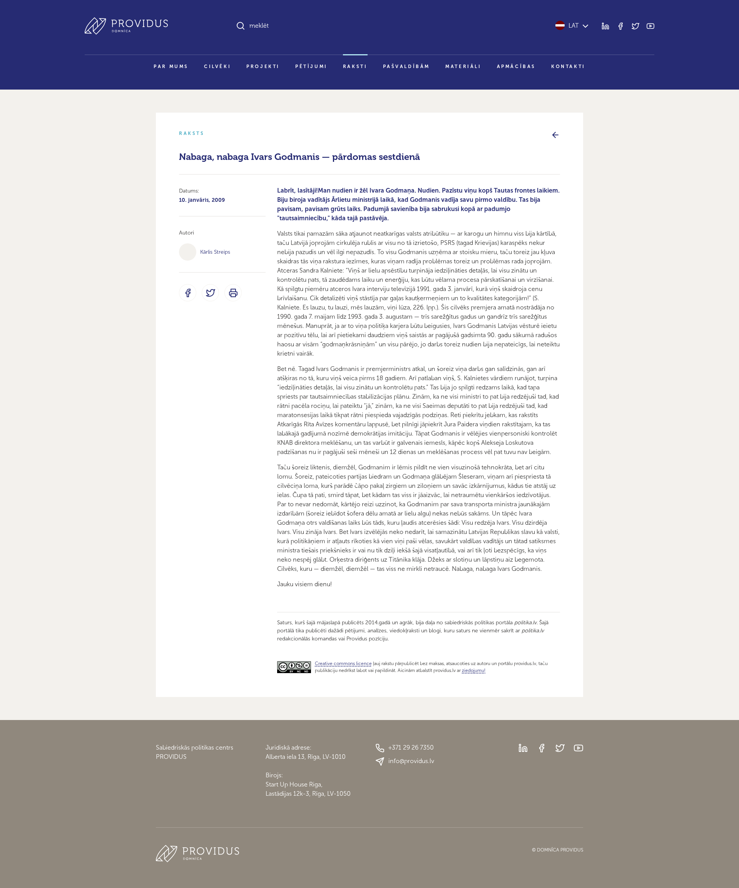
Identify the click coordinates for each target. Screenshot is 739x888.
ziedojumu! (473, 670)
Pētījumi (311, 66)
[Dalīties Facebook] (187, 292)
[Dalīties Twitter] (210, 292)
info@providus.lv (411, 761)
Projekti (263, 66)
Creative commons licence (343, 663)
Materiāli (463, 66)
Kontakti (568, 66)
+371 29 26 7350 (411, 747)
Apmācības (516, 66)
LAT (573, 25)
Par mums (171, 66)
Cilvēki (217, 66)
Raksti (355, 66)
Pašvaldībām (406, 66)
